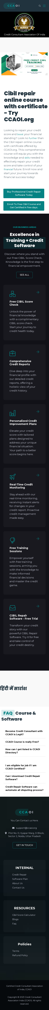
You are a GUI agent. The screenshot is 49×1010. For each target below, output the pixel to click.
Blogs (15, 919)
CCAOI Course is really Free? (22, 742)
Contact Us (18, 887)
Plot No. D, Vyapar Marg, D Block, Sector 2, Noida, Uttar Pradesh (26, 834)
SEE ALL (24, 275)
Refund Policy (20, 955)
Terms (15, 951)
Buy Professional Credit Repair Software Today (24, 193)
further (33, 138)
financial (8, 169)
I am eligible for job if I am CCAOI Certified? (20, 767)
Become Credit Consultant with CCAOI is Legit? (24, 733)
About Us (17, 883)
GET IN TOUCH (24, 845)
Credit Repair (19, 874)
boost (20, 134)
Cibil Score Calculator (24, 915)
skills (27, 157)
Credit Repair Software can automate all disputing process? (24, 788)
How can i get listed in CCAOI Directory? (22, 751)
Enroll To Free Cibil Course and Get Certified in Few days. (24, 206)
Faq (14, 923)
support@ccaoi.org (26, 828)
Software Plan (20, 879)
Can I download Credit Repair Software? (22, 778)
